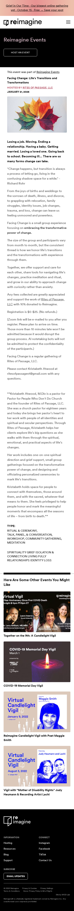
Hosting (8, 842)
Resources (9, 848)
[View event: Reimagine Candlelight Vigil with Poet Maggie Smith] (37, 712)
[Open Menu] (68, 22)
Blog (6, 854)
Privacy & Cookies (29, 888)
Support (8, 860)
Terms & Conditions (12, 891)
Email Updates (16, 876)
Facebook (44, 848)
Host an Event (20, 52)
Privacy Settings (46, 888)
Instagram (44, 842)
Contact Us (45, 860)
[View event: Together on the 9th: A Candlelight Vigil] (37, 611)
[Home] (23, 22)
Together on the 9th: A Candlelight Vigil (30, 635)
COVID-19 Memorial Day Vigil (23, 685)
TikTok (42, 854)
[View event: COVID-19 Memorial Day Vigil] (37, 661)
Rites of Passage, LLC (38, 87)
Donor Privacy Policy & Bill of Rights (37, 891)
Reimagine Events (47, 72)
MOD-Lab (66, 894)
